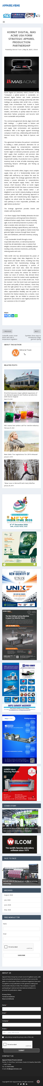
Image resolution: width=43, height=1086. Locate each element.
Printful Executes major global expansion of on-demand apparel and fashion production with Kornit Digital (20, 395)
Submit (21, 1050)
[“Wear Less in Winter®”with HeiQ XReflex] (21, 470)
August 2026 (8, 895)
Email (4, 934)
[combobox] (4, 1032)
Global (36, 49)
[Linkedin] (12, 315)
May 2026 (7, 910)
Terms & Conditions (8, 997)
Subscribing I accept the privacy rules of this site (19, 1037)
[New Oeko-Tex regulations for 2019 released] (21, 441)
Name (5, 924)
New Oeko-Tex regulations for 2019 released (21, 454)
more (19, 990)
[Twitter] (9, 315)
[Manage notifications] (38, 1081)
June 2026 (7, 905)
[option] (21, 820)
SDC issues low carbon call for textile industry (21, 425)
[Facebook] (5, 315)
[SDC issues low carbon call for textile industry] (21, 412)
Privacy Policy (6, 994)
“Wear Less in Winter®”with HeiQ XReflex (19, 483)
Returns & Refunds (8, 999)
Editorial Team (17, 49)
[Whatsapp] (16, 315)
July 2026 (7, 900)
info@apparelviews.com (14, 1069)
